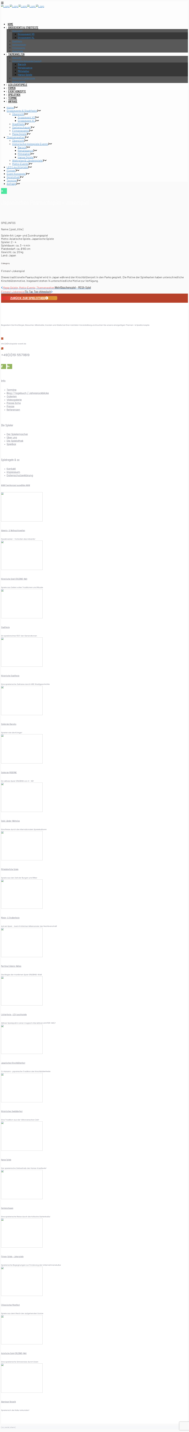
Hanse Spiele (6, 1159)
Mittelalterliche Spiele (9, 869)
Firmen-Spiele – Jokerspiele (12, 1256)
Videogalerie (14, 399)
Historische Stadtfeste (10, 675)
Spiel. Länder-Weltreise (10, 820)
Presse (10, 406)
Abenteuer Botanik (8, 1401)
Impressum (13, 472)
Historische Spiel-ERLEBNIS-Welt (14, 578)
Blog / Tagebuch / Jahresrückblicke (28, 393)
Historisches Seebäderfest (12, 1111)
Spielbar (11, 444)
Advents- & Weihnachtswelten (13, 530)
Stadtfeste (5, 627)
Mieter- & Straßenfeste (10, 917)
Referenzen (13, 409)
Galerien (12, 396)
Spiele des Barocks (8, 724)
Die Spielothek (15, 441)
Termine (11, 390)
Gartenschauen (7, 1208)
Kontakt (11, 468)
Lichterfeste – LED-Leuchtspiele (14, 1014)
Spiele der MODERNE (9, 772)
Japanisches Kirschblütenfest (13, 1062)
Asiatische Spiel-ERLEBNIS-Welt (14, 1353)
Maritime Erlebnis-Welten (11, 966)
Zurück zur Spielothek (27, 298)
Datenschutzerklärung (20, 475)
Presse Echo (14, 403)
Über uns (12, 437)
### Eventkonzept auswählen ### (15, 485)
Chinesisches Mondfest (10, 1304)
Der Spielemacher (17, 434)
